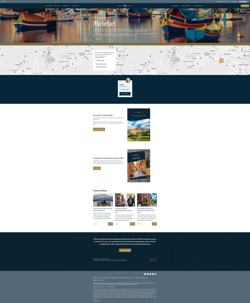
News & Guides (175, 5)
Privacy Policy (98, 277)
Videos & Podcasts (186, 5)
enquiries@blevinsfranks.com (99, 286)
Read (110, 223)
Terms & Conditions (99, 280)
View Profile (125, 93)
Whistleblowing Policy (119, 277)
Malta (102, 17)
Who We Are (57, 5)
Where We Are (66, 5)
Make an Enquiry (125, 250)
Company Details (107, 277)
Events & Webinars (197, 5)
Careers (229, 1)
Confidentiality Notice (143, 277)
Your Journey (49, 5)
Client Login (234, 1)
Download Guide (99, 129)
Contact (245, 5)
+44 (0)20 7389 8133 (221, 1)
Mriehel (106, 17)
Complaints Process (131, 277)
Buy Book (97, 168)
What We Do (75, 5)
